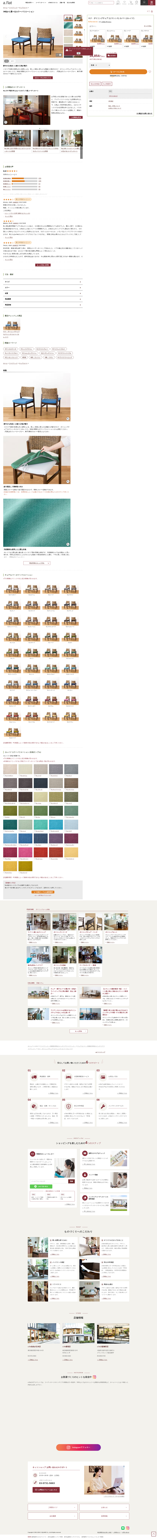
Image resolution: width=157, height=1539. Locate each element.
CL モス (7, 817)
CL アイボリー (9, 775)
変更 (110, 91)
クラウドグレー (42, 349)
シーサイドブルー (12, 353)
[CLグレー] (12, 603)
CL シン (53, 817)
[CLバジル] (12, 635)
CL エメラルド (40, 831)
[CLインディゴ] (51, 683)
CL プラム (8, 858)
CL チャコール (24, 789)
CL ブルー (38, 844)
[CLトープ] (51, 588)
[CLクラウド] (70, 588)
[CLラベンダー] (31, 699)
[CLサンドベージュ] (12, 619)
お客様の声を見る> (106, 21)
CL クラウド (54, 775)
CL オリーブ (24, 872)
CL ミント (23, 831)
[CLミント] (31, 667)
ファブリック (13, 7)
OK (79, 53)
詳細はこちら (54, 1093)
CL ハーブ (69, 803)
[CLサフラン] (70, 715)
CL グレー (69, 775)
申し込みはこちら (89, 1164)
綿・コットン (35, 357)
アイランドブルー (59, 349)
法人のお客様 (71, 2)
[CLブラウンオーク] (51, 619)
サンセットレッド (12, 357)
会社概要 (53, 1516)
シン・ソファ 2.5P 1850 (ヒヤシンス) (17, 213)
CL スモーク (8, 789)
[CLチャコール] (51, 603)
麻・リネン (49, 357)
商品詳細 (8, 305)
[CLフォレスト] (70, 651)
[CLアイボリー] (12, 588)
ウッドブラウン (27, 349)
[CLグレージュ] (31, 619)
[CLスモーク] (31, 603)
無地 (24, 357)
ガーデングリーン (48, 353)
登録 (71, 1181)
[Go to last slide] (6, 36)
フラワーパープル (65, 353)
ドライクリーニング (65, 357)
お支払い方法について (114, 108)
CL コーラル (54, 858)
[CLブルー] (70, 683)
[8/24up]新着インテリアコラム (72, 1537)
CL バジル (38, 803)
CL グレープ (54, 844)
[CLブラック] (70, 603)
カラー (7, 287)
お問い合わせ (125, 1532)
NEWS (29, 1537)
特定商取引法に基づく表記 (104, 1532)
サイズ (7, 282)
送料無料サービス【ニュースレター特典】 (92, 1537)
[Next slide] (60, 36)
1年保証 (110, 101)
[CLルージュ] (12, 715)
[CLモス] (70, 635)
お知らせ (104, 1507)
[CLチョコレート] (70, 619)
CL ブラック (39, 789)
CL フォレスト (70, 817)
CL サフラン (8, 872)
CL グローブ (54, 803)
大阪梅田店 (15, 202)
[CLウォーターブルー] (31, 683)
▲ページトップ (100, 1052)
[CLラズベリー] (70, 699)
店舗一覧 (62, 2)
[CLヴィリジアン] (12, 667)
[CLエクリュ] (31, 588)
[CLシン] (51, 651)
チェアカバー (23, 7)
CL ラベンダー (70, 844)
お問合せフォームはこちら (47, 1490)
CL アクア (69, 831)
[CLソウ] (12, 651)
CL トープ (38, 775)
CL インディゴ (24, 844)
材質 (6, 293)
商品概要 (8, 299)
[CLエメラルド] (51, 667)
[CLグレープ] (12, 699)
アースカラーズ (11, 349)
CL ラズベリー (24, 858)
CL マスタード (70, 858)
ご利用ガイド (53, 1507)
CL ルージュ (39, 858)
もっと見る (78, 1031)
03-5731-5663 (47, 1483)
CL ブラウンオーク (10, 803)
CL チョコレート (25, 803)
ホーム (5, 7)
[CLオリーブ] (12, 731)
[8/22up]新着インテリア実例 (55, 1537)
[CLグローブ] (31, 635)
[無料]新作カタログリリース (39, 1537)
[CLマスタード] (51, 715)
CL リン (38, 817)
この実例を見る (76, 117)
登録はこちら (88, 1188)
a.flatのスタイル (53, 2)
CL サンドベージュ (56, 789)
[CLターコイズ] (70, 667)
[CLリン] (31, 651)
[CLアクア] (12, 683)
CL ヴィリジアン (9, 831)
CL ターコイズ (55, 831)
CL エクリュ (24, 775)
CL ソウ (23, 817)
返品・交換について (114, 106)
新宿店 (66, 1346)
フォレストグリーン (30, 353)
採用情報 (104, 1516)
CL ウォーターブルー (11, 844)
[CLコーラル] (31, 715)
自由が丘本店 (34, 1346)
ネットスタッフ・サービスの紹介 (114, 1496)
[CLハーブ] (51, 635)
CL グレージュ (70, 789)
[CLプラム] (51, 699)
